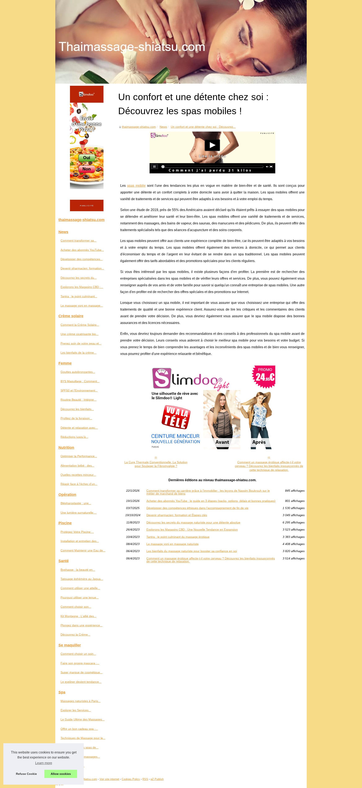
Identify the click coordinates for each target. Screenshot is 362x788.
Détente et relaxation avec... (79, 427)
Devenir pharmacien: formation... (82, 268)
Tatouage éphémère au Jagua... (82, 579)
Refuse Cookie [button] (26, 773)
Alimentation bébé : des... (77, 465)
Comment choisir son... (76, 606)
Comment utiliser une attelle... (80, 588)
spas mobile (136, 185)
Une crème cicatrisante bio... (79, 334)
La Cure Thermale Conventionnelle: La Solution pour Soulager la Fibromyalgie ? (155, 464)
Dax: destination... (72, 766)
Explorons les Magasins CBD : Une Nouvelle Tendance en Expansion (192, 529)
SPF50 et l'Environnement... (79, 390)
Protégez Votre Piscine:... (77, 531)
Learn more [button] (43, 763)
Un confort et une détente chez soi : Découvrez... (203, 126)
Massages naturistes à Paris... (81, 701)
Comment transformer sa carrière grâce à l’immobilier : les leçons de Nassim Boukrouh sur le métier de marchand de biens (208, 492)
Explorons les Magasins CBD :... (82, 287)
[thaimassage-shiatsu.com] (181, 42)
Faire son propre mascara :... (80, 663)
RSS (145, 779)
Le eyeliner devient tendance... (81, 681)
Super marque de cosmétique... (81, 672)
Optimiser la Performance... (79, 456)
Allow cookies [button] (61, 773)
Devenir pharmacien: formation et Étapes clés (176, 515)
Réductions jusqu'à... (74, 437)
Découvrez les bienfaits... (77, 409)
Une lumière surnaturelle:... (79, 512)
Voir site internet (109, 779)
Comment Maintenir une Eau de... (83, 550)
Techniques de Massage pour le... (83, 738)
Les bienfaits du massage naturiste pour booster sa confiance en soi (191, 551)
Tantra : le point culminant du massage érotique (177, 536)
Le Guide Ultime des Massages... (83, 719)
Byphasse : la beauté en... (78, 569)
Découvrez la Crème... (75, 634)
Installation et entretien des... (80, 541)
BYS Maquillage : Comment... (80, 381)
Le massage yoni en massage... (82, 305)
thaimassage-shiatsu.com (139, 126)
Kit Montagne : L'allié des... (78, 616)
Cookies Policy (131, 779)
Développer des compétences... (82, 259)
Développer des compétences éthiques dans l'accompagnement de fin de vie (197, 508)
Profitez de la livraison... (76, 418)
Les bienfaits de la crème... (78, 352)
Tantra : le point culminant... (79, 296)
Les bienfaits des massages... (80, 756)
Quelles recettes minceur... (78, 474)
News (163, 126)
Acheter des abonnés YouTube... (82, 250)
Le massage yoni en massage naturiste (172, 543)
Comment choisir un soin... (78, 653)
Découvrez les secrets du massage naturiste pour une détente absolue (193, 522)
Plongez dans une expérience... (81, 625)
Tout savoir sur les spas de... (79, 747)
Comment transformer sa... (78, 240)
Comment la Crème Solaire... (80, 324)
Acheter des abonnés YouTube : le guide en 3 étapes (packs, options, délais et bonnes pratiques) (210, 500)
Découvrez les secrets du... (79, 277)
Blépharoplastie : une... (76, 503)
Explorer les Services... (76, 710)
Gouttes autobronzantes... (78, 372)
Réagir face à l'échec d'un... (79, 484)
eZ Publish (157, 779)
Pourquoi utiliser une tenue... (80, 597)
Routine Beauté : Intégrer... (78, 399)
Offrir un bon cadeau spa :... (79, 728)
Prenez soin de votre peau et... (81, 343)
